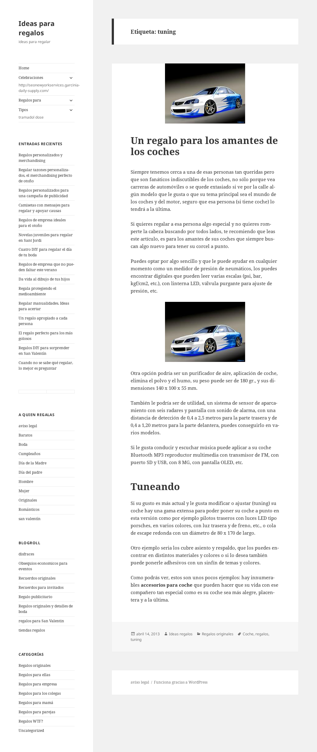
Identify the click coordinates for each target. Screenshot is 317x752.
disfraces (26, 554)
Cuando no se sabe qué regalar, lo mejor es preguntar (46, 365)
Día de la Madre (32, 463)
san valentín (30, 518)
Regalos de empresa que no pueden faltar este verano (46, 267)
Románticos (29, 509)
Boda (23, 444)
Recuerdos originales (37, 578)
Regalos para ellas (34, 674)
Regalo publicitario (35, 596)
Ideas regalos (181, 634)
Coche (248, 634)
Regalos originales (34, 665)
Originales (28, 500)
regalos (261, 634)
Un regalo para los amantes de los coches (204, 146)
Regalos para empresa (38, 684)
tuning (136, 639)
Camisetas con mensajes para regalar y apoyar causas (44, 207)
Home (24, 68)
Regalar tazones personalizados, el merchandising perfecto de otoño (45, 175)
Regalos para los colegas (40, 693)
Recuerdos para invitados (41, 587)
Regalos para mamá (36, 702)
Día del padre (30, 472)
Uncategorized (31, 730)
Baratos (25, 435)
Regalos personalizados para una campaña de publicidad (44, 193)
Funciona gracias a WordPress (180, 682)
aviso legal (28, 425)
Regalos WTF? (31, 721)
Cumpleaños (29, 453)
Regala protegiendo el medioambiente (37, 291)
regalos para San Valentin (41, 621)
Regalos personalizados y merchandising (41, 157)
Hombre (26, 481)
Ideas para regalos (36, 28)
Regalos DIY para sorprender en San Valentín (44, 350)
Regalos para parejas (37, 712)
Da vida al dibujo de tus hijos (44, 279)
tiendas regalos (32, 630)
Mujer (24, 490)
